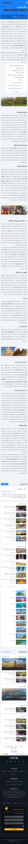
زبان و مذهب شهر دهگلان (18, 70)
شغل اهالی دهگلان (20, 73)
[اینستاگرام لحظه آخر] (22, 761)
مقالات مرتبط (6, 656)
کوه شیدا (19, 80)
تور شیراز (10, 771)
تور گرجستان (12, 640)
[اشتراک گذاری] (12, 751)
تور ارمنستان (12, 634)
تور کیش (13, 591)
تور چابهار (13, 774)
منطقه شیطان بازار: (17, 82)
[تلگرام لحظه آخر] (18, 761)
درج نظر (4, 484)
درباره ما (15, 803)
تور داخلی (21, 781)
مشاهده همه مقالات (6, 652)
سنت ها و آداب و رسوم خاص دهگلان (16, 75)
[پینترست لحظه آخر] (14, 761)
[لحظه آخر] (14, 758)
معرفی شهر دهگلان (20, 68)
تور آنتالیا (13, 603)
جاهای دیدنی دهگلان (19, 77)
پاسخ (4, 491)
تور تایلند (14, 784)
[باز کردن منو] (26, 3)
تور (25, 771)
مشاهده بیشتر (16, 91)
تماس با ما (22, 803)
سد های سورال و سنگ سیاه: (15, 85)
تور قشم (13, 615)
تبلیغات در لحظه (6, 803)
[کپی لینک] (15, 751)
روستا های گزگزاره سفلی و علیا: (14, 88)
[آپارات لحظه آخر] (6, 761)
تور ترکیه (13, 622)
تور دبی (13, 628)
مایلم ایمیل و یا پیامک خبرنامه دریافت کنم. (16, 826)
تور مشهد (13, 609)
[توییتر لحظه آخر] (10, 761)
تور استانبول (12, 597)
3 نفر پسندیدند (12, 491)
